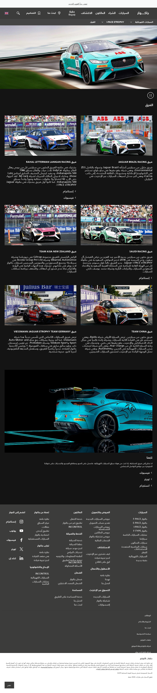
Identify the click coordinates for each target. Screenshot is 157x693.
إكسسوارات (104, 604)
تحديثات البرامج (74, 552)
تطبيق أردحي (42, 531)
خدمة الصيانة (75, 540)
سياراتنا (143, 539)
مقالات (45, 527)
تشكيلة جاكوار (103, 600)
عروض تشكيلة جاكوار (99, 536)
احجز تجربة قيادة (102, 558)
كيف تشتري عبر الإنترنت (98, 554)
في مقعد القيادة (40, 556)
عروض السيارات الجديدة (98, 519)
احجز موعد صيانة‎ (74, 548)
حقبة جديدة (141, 560)
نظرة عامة (105, 575)
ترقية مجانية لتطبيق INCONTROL (72, 561)
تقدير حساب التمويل (99, 523)
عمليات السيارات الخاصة (135, 535)
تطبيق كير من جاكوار (72, 523)
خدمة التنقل (76, 519)
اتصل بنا (105, 583)
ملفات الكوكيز (145, 640)
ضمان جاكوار (76, 579)
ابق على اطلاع (103, 562)
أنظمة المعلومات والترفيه (69, 556)
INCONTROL (75, 527)
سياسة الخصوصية (144, 634)
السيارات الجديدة (102, 597)
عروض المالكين (102, 532)
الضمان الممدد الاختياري (70, 583)
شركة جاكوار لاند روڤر (143, 652)
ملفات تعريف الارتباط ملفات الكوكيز (107, 669)
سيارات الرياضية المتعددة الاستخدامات (134, 548)
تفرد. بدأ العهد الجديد (78, 3)
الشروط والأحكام (144, 622)
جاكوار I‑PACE (140, 527)
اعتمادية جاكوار (42, 535)
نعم (9, 685)
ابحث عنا (78, 604)
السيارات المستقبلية (38, 539)
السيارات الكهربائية (138, 556)
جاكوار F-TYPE (140, 531)
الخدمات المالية (102, 540)
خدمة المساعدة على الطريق (68, 597)
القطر (144, 552)
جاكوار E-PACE (140, 523)
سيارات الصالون (139, 543)
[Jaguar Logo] (143, 13)
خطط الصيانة (75, 544)
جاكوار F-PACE (140, 519)
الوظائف (147, 615)
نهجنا (107, 579)
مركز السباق (43, 523)
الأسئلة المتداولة (73, 566)
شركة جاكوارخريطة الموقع (141, 646)
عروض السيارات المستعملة (102, 528)
